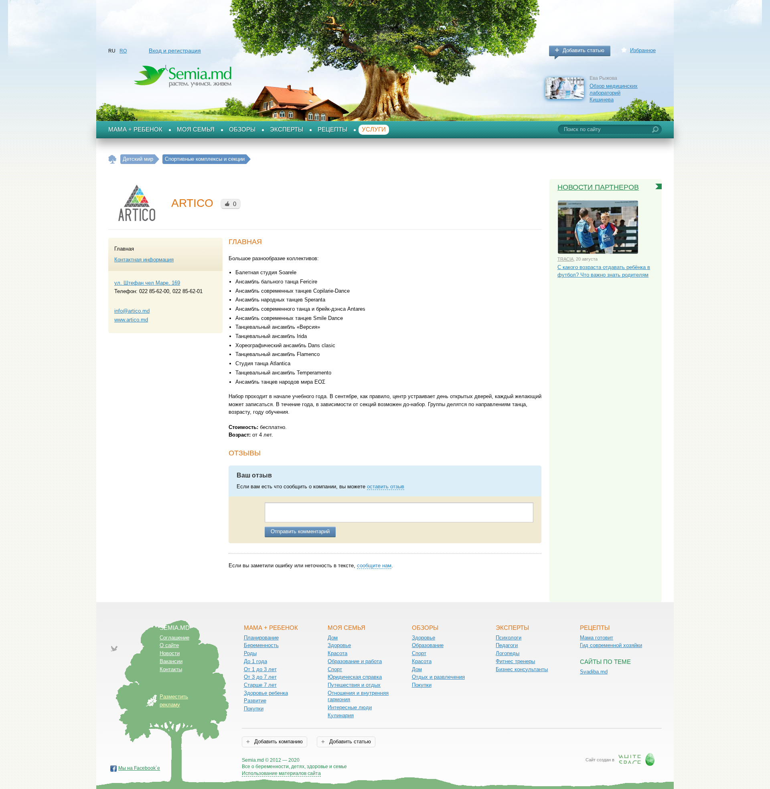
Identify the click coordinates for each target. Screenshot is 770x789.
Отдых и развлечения (438, 677)
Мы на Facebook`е (139, 768)
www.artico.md (131, 320)
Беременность (261, 645)
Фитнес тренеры (515, 661)
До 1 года (255, 661)
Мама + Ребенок (135, 129)
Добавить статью (583, 50)
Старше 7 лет (260, 685)
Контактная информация (144, 260)
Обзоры (242, 129)
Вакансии (171, 661)
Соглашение (174, 638)
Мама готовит (596, 638)
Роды (250, 653)
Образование (428, 645)
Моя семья (196, 129)
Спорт (335, 669)
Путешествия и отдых (354, 685)
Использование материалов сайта (281, 773)
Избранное (643, 50)
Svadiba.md (594, 672)
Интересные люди (350, 707)
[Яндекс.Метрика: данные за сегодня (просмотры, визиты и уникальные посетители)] (370, 760)
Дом (333, 638)
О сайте (169, 645)
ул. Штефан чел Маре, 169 (147, 283)
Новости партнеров (598, 187)
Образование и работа (355, 661)
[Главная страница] (112, 159)
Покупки (253, 709)
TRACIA (565, 259)
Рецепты (332, 129)
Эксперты (286, 129)
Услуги (374, 129)
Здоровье (339, 645)
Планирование (261, 638)
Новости (170, 653)
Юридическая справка (355, 677)
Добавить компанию (278, 741)
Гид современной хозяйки (611, 645)
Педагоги (507, 645)
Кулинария (341, 715)
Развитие (255, 701)
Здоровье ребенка (266, 693)
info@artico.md (132, 311)
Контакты (171, 669)
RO (123, 51)
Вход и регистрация (175, 50)
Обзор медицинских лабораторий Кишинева (614, 92)
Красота (337, 653)
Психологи (508, 638)
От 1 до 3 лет (260, 669)
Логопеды (507, 653)
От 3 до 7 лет (260, 677)
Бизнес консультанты (522, 669)
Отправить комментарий (300, 531)
